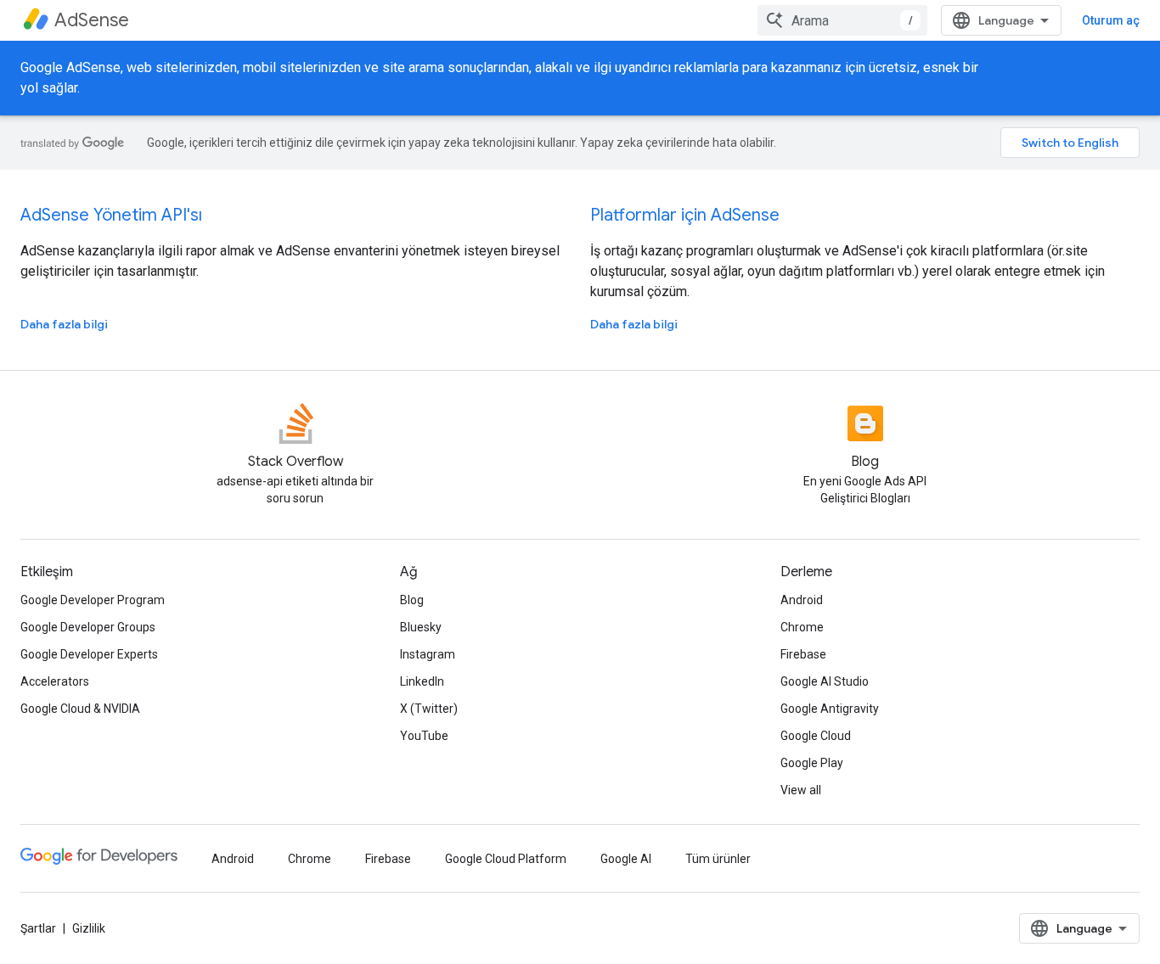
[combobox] (842, 20)
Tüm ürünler (718, 859)
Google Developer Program (92, 600)
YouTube (424, 736)
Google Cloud (815, 736)
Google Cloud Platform (505, 859)
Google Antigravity (829, 708)
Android (801, 600)
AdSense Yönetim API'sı (111, 215)
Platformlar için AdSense (685, 215)
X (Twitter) (429, 708)
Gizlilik (88, 928)
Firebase (803, 654)
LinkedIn (422, 681)
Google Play (811, 763)
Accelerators (54, 681)
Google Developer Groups (87, 627)
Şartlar (38, 928)
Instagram (427, 654)
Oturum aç (1111, 20)
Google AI (625, 859)
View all (800, 790)
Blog (412, 600)
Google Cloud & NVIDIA (80, 708)
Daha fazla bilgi (64, 324)
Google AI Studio (824, 681)
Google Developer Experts (89, 654)
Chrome (802, 627)
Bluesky (421, 627)
